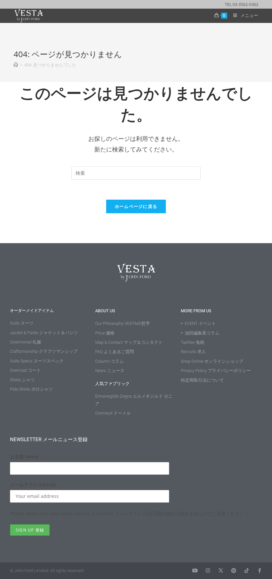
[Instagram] (207, 570)
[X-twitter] (220, 570)
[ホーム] (16, 65)
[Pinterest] (233, 570)
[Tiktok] (246, 570)
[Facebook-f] (259, 570)
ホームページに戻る (136, 206)
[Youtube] (194, 570)
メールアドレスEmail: (33, 484)
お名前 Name (24, 456)
